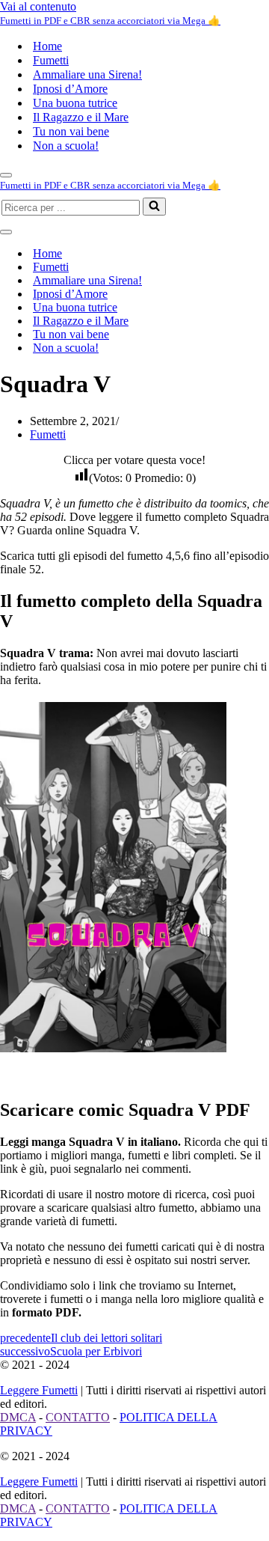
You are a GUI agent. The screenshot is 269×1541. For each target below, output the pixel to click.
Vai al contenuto (38, 6)
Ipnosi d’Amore (70, 88)
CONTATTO (78, 1417)
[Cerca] (154, 207)
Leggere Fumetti (39, 1390)
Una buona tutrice (75, 103)
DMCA (18, 1417)
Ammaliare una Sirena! (87, 74)
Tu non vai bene (71, 131)
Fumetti (51, 60)
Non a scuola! (66, 145)
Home (47, 46)
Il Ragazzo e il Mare (81, 117)
